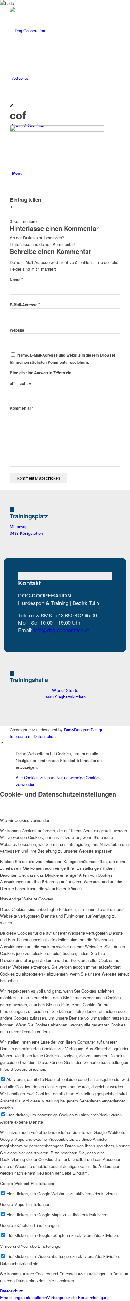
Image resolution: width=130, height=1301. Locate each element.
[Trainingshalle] (12, 673)
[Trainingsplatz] (12, 509)
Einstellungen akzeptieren (23, 1297)
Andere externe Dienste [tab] (21, 1122)
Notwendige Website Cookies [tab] (26, 899)
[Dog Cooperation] (57, 31)
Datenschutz (45, 736)
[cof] (12, 106)
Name (16, 279)
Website (17, 330)
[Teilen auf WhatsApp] (17, 207)
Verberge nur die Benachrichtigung (78, 1297)
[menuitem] (66, 78)
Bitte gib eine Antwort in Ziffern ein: (41, 373)
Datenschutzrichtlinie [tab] (19, 1263)
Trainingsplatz (29, 516)
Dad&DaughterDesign (83, 730)
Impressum (20, 736)
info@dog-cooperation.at (61, 629)
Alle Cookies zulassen (36, 777)
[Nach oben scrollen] (2, 743)
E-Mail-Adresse (25, 304)
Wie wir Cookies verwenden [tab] (25, 820)
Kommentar (22, 408)
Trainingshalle (29, 680)
